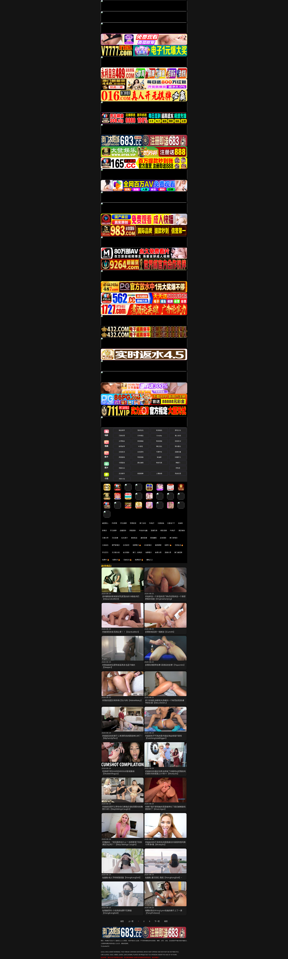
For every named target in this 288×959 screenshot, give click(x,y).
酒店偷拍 (182, 530)
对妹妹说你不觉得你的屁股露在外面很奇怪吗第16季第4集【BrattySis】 (165, 843)
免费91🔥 (105, 560)
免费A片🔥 (116, 560)
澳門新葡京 (116, 545)
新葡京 (104, 530)
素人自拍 (178, 435)
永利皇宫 (126, 545)
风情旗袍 (122, 457)
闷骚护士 (178, 457)
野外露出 (178, 446)
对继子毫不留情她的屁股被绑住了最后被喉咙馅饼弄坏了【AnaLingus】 (165, 807)
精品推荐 (122, 430)
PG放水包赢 (143, 530)
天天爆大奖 (116, 552)
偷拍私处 (134, 538)
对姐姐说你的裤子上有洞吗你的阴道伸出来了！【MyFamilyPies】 (122, 737)
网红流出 (159, 446)
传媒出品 (122, 468)
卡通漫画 (122, 463)
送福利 (180, 523)
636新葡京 (148, 545)
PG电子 (151, 523)
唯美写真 (159, 463)
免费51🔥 (168, 545)
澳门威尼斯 (178, 552)
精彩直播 (163, 530)
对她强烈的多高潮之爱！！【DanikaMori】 (121, 631)
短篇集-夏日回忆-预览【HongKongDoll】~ (163, 877)
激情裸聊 (158, 545)
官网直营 (133, 523)
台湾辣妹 (122, 441)
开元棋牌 (123, 523)
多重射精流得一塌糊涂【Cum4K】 (160, 631)
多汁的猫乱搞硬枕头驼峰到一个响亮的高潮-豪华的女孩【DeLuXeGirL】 (164, 701)
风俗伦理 (178, 473)
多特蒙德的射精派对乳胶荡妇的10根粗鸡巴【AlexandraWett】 (120, 597)
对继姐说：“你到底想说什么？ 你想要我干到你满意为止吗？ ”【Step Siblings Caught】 (122, 843)
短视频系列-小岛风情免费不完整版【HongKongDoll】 (117, 911)
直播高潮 (154, 530)
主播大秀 (105, 538)
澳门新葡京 (174, 538)
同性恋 (178, 468)
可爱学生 (159, 452)
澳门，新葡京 (137, 552)
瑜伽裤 (159, 457)
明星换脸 (140, 457)
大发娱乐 (105, 545)
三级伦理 (122, 435)
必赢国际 (123, 530)
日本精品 (140, 435)
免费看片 (148, 552)
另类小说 (122, 479)
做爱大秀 (158, 552)
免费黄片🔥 (139, 560)
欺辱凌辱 (122, 446)
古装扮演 (122, 452)
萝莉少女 (178, 430)
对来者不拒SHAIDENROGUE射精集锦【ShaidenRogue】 (118, 772)
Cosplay (159, 435)
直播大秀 (168, 552)
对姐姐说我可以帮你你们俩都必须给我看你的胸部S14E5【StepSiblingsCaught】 (122, 807)
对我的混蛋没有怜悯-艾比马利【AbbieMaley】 (122, 700)
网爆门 (178, 463)
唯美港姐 (159, 441)
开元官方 (105, 552)
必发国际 (163, 538)
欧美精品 (159, 430)
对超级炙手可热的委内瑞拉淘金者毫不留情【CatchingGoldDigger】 (163, 737)
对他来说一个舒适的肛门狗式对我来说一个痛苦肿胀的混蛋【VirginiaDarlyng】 (165, 597)
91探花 (140, 446)
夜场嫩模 (153, 538)
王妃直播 (115, 538)
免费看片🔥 (137, 545)
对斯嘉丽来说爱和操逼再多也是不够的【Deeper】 (118, 666)
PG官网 (114, 523)
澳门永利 (143, 523)
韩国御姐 (140, 441)
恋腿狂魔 (178, 452)
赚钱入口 (149, 560)
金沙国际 (126, 552)
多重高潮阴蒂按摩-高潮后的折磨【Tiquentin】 (165, 665)
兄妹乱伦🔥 (127, 560)
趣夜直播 (144, 538)
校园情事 (140, 473)
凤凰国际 (132, 530)
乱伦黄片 (124, 538)
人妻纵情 (159, 473)
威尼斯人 (105, 523)
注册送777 (171, 523)
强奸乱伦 (140, 430)
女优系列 (140, 452)
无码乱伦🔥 (179, 545)
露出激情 (140, 463)
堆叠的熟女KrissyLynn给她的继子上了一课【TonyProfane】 (163, 911)
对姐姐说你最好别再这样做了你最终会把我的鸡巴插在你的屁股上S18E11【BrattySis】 (165, 772)
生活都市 (122, 473)
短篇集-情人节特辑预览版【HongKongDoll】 (121, 877)
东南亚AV (178, 441)
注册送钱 (161, 523)
